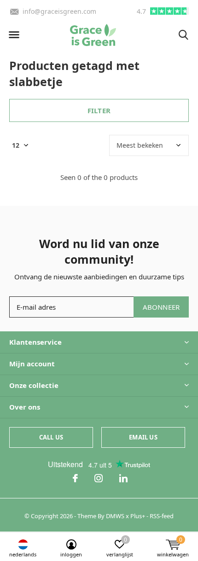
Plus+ (137, 516)
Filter (99, 110)
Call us (51, 437)
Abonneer (161, 307)
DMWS (115, 516)
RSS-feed (162, 516)
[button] (14, 35)
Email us (143, 437)
